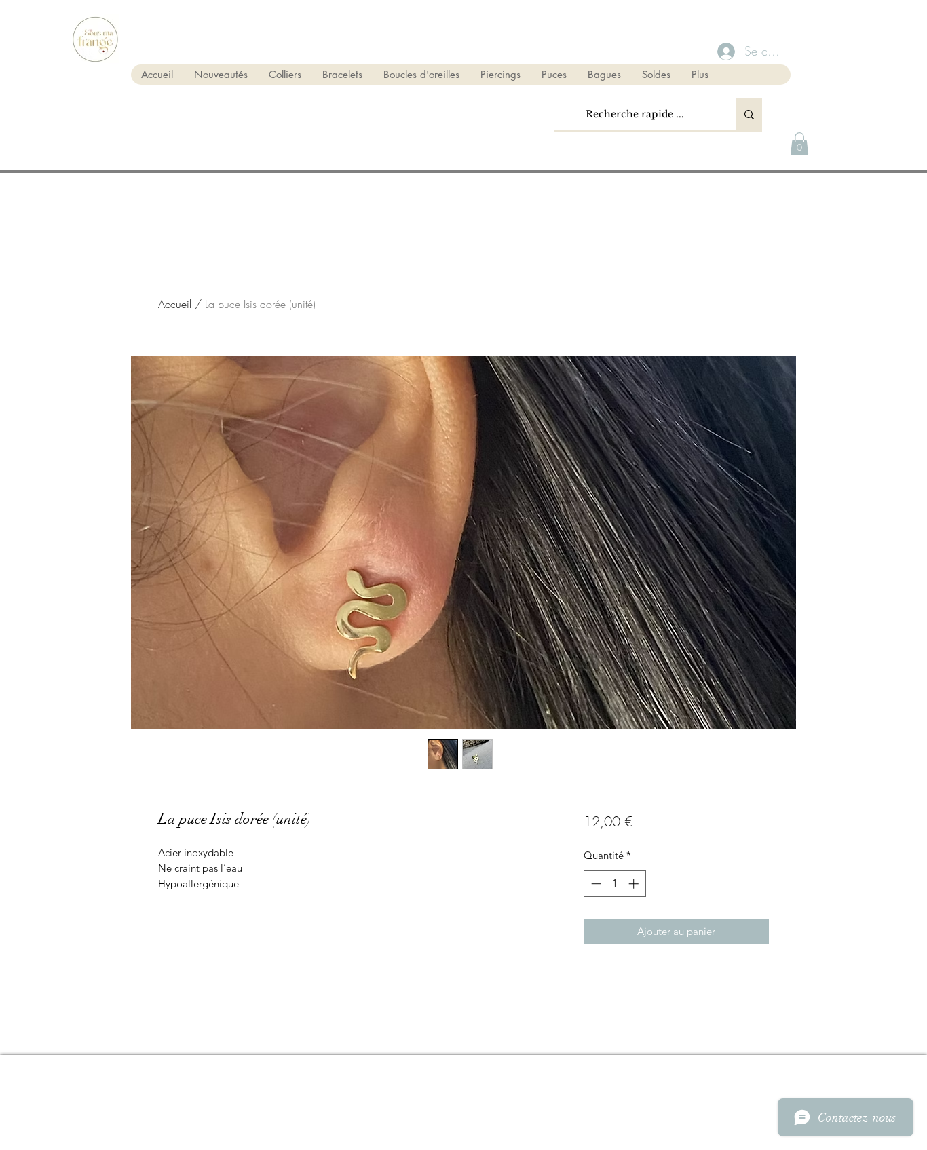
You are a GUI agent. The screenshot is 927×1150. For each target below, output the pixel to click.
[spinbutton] (614, 883)
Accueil (174, 303)
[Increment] (635, 883)
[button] (799, 143)
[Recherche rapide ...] (749, 114)
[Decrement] (595, 883)
